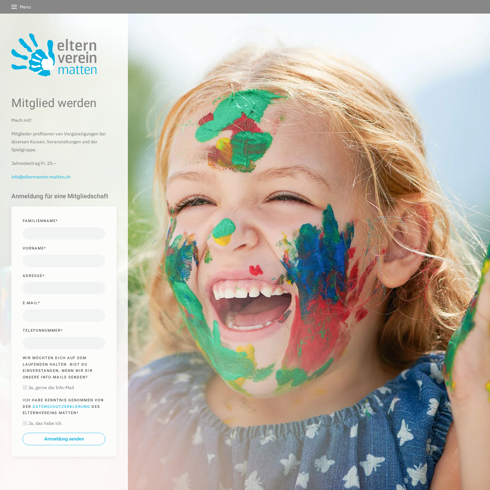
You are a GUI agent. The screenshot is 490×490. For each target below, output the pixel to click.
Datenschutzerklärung (61, 406)
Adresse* (34, 275)
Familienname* (40, 220)
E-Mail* (31, 303)
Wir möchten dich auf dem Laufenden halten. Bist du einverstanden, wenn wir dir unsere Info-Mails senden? (58, 367)
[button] (21, 6)
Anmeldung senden (64, 439)
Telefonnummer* (43, 330)
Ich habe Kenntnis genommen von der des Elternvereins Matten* (63, 406)
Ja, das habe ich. (44, 423)
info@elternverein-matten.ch (41, 177)
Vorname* (34, 248)
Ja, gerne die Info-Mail (50, 387)
